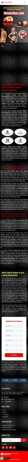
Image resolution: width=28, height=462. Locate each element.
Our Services (6, 414)
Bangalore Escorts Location (9, 429)
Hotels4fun (17, 459)
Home (4, 410)
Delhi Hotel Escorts (7, 427)
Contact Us (5, 416)
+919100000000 (8, 401)
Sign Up (23, 440)
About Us (5, 412)
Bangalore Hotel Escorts (8, 425)
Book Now (14, 355)
